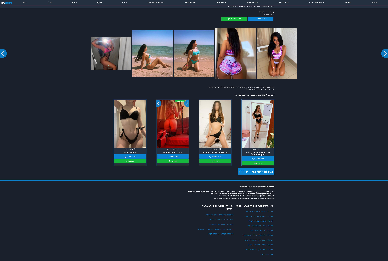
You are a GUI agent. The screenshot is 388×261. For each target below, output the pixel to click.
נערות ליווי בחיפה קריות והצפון (156, 2)
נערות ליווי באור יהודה (256, 171)
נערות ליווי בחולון (221, 2)
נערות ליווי (374, 2)
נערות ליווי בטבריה (214, 219)
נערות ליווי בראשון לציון (265, 240)
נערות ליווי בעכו (216, 229)
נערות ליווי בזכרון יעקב (226, 215)
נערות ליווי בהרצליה (252, 2)
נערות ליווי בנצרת (214, 224)
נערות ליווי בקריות (213, 234)
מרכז (125, 2)
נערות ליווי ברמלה (267, 245)
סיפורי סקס (348, 2)
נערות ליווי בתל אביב (190, 2)
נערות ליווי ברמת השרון (265, 249)
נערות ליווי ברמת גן (254, 245)
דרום (75, 2)
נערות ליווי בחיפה (227, 219)
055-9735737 (131, 156)
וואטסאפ (259, 163)
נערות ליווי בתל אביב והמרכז (316, 2)
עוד (51, 2)
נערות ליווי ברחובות (251, 240)
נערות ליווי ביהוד (268, 226)
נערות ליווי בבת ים (283, 2)
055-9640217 (262, 18)
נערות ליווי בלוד (268, 230)
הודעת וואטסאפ (235, 18)
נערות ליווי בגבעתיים (266, 216)
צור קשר (25, 2)
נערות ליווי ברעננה (251, 249)
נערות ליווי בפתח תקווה (265, 235)
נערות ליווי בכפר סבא (254, 226)
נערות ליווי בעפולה (204, 229)
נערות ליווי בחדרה (211, 215)
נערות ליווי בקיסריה (227, 234)
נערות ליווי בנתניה (256, 230)
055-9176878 (216, 156)
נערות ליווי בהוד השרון (252, 216)
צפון (100, 2)
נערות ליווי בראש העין (250, 235)
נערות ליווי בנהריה (227, 224)
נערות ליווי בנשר (228, 229)
